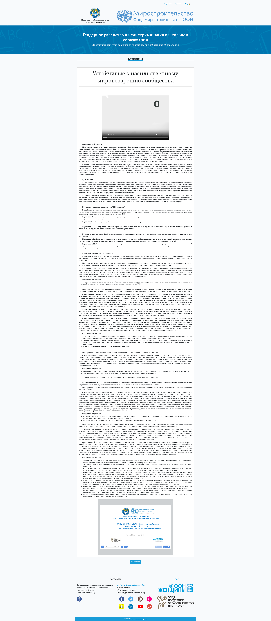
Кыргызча (168, 4)
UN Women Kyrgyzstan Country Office (131, 585)
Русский (178, 4)
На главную (135, 562)
